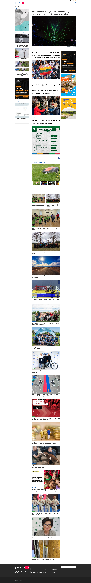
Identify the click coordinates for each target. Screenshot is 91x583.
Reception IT (21, 580)
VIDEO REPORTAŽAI (33, 572)
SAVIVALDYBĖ (37, 568)
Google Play (69, 566)
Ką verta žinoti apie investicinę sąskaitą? (42, 537)
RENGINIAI (42, 571)
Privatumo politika (54, 569)
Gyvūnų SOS (72, 579)
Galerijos (66, 0)
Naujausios (17, 0)
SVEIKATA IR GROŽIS (42, 569)
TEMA (31, 571)
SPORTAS (41, 568)
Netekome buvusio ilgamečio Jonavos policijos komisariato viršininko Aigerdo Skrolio (22, 45)
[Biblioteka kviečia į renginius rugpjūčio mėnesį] (21, 110)
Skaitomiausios (22, 0)
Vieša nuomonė (59, 579)
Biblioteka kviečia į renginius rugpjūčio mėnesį (22, 119)
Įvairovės (46, 0)
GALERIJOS (44, 572)
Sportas (57, 0)
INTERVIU (34, 571)
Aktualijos (26, 0)
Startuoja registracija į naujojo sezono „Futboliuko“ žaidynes (38, 205)
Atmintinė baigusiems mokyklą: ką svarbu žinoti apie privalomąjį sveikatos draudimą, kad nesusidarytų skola (46, 490)
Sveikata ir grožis (62, 0)
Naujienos (53, 579)
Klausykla (38, 0)
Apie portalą (53, 568)
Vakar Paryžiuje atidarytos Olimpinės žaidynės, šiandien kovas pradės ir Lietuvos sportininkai (50, 13)
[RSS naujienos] (75, 7)
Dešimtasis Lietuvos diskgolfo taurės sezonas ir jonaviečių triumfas (52, 205)
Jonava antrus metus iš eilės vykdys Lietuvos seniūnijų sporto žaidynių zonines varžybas (46, 419)
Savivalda (30, 0)
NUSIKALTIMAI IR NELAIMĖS (34, 569)
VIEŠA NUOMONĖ (39, 572)
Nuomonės (42, 0)
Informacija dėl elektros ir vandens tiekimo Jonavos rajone (22, 59)
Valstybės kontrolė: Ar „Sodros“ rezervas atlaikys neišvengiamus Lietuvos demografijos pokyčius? (44, 442)
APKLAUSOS (45, 568)
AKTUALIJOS (32, 568)
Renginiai (64, 579)
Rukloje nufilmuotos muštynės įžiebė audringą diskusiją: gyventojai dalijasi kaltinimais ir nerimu (22, 73)
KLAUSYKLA (47, 569)
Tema (33, 0)
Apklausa (67, 579)
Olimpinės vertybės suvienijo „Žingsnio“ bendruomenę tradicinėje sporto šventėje (45, 324)
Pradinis (50, 579)
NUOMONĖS (38, 571)
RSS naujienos (54, 572)
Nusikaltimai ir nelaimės (51, 0)
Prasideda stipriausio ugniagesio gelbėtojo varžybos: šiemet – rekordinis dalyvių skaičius (45, 395)
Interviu (35, 0)
